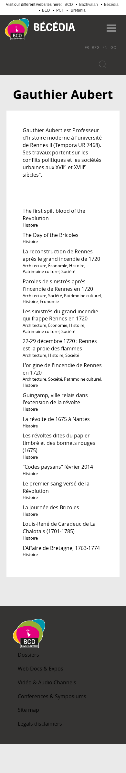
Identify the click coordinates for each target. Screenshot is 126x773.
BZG (96, 47)
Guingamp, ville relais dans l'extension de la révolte (55, 399)
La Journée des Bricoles (51, 507)
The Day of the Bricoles (51, 235)
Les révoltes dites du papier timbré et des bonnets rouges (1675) (59, 443)
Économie (57, 266)
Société (68, 271)
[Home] (17, 29)
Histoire (30, 225)
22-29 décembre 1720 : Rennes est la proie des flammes (60, 345)
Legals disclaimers (40, 723)
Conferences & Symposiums (52, 696)
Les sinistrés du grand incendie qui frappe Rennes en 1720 (60, 315)
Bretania (78, 10)
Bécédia (111, 4)
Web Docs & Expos (40, 668)
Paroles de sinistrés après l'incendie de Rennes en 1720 (58, 285)
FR (87, 47)
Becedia (54, 26)
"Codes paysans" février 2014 (58, 466)
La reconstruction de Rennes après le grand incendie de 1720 (61, 255)
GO (113, 47)
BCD (69, 4)
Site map (28, 709)
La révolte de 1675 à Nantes (56, 419)
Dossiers (28, 654)
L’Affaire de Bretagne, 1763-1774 (61, 548)
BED (46, 10)
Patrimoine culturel (41, 271)
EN (105, 47)
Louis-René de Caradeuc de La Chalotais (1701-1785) (59, 527)
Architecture (34, 266)
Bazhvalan (88, 4)
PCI (59, 10)
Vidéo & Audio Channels (47, 682)
